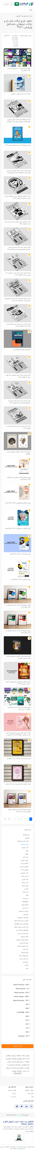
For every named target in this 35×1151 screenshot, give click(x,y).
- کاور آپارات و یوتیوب (23, 917)
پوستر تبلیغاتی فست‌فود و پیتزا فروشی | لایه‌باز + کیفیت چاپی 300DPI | (18, 683)
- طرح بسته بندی (24, 943)
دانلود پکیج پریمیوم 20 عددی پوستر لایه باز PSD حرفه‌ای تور (18, 69)
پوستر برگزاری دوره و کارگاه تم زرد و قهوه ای (18, 758)
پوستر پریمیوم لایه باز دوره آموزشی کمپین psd (17, 145)
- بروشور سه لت (25, 870)
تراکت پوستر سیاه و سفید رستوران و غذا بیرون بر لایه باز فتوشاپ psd (18, 376)
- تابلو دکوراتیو (25, 952)
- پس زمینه (26, 898)
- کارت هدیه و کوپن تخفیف (21, 927)
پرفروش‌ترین (15, 38)
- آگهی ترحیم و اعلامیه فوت (21, 921)
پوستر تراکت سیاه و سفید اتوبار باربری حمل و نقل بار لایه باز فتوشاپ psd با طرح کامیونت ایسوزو (18, 171)
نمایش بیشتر (17, 1073)
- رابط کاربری (25, 879)
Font (27, 1020)
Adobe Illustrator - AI (22, 988)
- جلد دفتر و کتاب (24, 959)
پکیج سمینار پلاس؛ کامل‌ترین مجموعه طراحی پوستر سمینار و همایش (18, 657)
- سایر (27, 968)
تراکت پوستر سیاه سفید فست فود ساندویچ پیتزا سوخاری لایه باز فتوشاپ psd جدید (17, 299)
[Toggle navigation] (31, 10)
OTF (27, 1024)
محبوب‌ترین (15, 36)
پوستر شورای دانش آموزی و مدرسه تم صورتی (18, 784)
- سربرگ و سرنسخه (24, 911)
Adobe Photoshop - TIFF (21, 1000)
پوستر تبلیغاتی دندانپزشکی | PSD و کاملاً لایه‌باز (17, 528)
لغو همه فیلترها (17, 1046)
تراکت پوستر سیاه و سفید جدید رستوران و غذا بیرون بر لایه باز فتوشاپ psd (18, 274)
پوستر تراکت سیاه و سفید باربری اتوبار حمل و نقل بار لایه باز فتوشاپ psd (18, 325)
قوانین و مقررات (12, 1090)
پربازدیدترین (15, 40)
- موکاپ (27, 854)
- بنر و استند (26, 857)
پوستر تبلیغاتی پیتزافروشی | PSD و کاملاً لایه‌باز (17, 503)
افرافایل (18, 1147)
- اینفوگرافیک (25, 902)
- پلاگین (27, 965)
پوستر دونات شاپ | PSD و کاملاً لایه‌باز (20, 554)
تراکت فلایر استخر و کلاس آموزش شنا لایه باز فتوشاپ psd (18, 427)
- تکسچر (26, 889)
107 (9, 819)
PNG (27, 1008)
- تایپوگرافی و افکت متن (22, 930)
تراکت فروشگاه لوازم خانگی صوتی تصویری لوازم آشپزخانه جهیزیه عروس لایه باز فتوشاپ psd (18, 120)
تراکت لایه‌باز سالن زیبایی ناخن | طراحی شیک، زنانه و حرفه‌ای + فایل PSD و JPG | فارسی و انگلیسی (17, 734)
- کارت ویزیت (25, 847)
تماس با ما (13, 1097)
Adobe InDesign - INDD (21, 996)
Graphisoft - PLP (23, 1036)
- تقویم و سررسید (24, 867)
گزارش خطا (31, 1094)
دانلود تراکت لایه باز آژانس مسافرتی (20, 94)
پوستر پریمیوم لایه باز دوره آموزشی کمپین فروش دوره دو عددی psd (19, 810)
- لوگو (27, 851)
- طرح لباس (26, 962)
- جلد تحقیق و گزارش (23, 946)
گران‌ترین (15, 46)
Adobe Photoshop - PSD (21, 985)
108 (5, 819)
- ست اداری (26, 908)
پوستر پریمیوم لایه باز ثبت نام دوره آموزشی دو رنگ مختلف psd (18, 606)
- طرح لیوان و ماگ (24, 956)
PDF (27, 1032)
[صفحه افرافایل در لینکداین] (26, 1106)
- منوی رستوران (25, 860)
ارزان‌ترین (15, 44)
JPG (27, 1004)
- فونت (27, 895)
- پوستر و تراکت (25, 844)
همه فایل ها (25, 16)
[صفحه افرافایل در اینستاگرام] (31, 1106)
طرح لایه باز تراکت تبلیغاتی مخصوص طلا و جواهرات (18, 453)
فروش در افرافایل (29, 1090)
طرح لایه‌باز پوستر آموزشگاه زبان (21, 350)
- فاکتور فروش (25, 905)
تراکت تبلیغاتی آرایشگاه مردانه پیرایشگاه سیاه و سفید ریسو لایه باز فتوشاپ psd (17, 197)
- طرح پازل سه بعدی (23, 933)
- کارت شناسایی (25, 873)
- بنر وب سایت (25, 876)
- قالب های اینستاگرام (23, 841)
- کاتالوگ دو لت (24, 863)
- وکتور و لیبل (25, 886)
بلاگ (32, 1097)
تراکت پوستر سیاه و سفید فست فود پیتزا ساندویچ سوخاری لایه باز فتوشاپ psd (19, 402)
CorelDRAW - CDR (23, 1012)
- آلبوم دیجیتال (25, 937)
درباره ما (14, 1094)
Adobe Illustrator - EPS (21, 992)
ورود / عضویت (8, 4)
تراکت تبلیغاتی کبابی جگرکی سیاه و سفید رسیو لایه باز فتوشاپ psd (17, 223)
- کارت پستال (25, 882)
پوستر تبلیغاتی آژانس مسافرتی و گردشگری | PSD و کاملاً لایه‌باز (18, 478)
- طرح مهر (26, 914)
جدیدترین (15, 42)
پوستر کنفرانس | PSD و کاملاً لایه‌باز (20, 580)
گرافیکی (18, 16)
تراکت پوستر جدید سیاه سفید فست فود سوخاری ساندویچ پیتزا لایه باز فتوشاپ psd (18, 248)
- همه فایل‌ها (26, 835)
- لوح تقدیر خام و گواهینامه (21, 924)
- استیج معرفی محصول (22, 940)
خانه (31, 16)
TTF (27, 1028)
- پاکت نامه (26, 949)
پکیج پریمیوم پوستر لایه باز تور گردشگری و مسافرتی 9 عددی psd (19, 708)
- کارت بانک (26, 892)
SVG (27, 1016)
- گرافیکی (27, 838)
